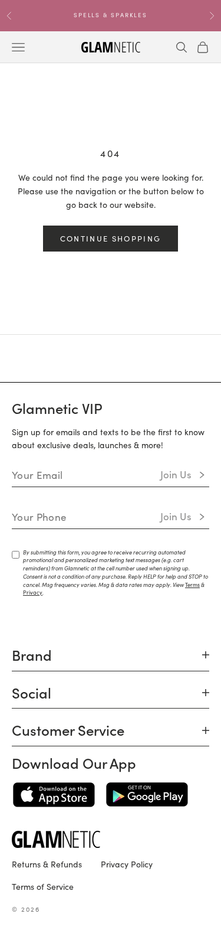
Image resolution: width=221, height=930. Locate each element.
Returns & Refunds (47, 864)
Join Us (176, 474)
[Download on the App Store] (54, 794)
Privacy (32, 592)
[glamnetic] (110, 839)
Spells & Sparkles (110, 11)
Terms (192, 584)
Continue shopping (110, 238)
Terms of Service (43, 886)
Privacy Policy (127, 864)
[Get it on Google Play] (147, 794)
